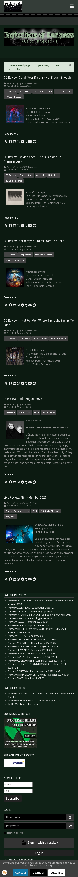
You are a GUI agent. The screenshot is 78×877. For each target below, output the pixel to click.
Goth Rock (53, 175)
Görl (36, 412)
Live (27, 511)
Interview (10, 412)
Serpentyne (25, 254)
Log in (39, 853)
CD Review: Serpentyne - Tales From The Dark (34, 241)
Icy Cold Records (13, 180)
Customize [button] (57, 872)
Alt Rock (40, 175)
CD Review (10, 91)
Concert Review (13, 511)
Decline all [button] (38, 872)
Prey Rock (10, 516)
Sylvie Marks (49, 412)
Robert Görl (24, 412)
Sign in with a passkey (42, 843)
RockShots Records (15, 260)
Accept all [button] (20, 872)
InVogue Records (13, 96)
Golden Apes (26, 175)
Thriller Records (63, 91)
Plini (35, 511)
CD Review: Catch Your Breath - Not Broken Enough (37, 78)
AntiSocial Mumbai (50, 511)
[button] (6, 141)
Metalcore (25, 91)
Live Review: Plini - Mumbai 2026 (25, 498)
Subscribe (12, 799)
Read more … (11, 133)
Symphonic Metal (43, 254)
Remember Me (15, 832)
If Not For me (40, 338)
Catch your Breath (43, 91)
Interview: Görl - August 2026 (23, 399)
